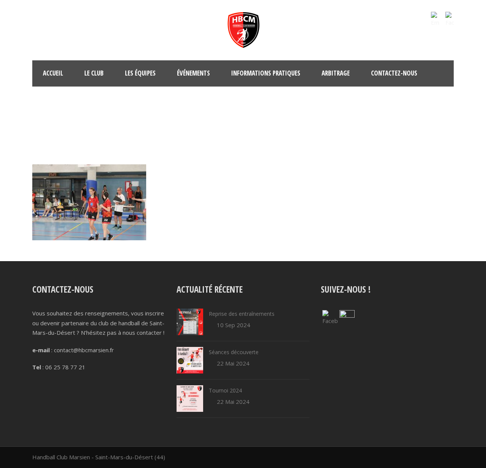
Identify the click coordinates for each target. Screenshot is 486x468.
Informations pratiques (265, 73)
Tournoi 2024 (225, 390)
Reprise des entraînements (242, 313)
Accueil (53, 73)
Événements (193, 73)
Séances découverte (234, 352)
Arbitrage (336, 73)
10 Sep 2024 (233, 325)
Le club (94, 73)
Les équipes (140, 73)
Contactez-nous (394, 73)
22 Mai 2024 (233, 363)
